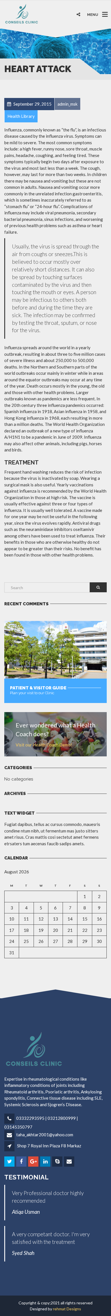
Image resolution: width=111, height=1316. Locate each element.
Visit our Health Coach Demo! (44, 744)
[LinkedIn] (45, 1161)
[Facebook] (21, 1161)
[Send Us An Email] (69, 1161)
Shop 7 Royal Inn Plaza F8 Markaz (49, 1145)
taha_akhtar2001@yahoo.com (44, 1134)
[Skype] (57, 1161)
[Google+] (33, 1161)
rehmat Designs (67, 1308)
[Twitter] (9, 1161)
